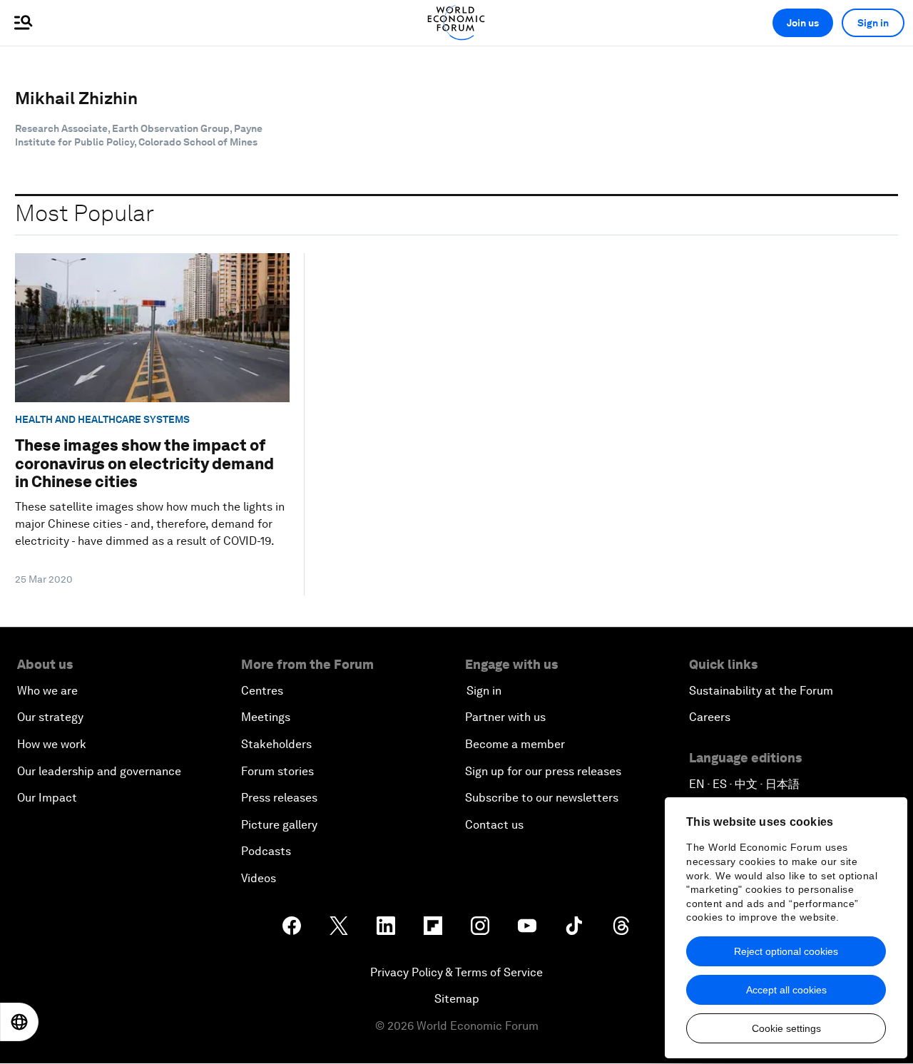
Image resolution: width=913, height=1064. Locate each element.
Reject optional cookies (786, 951)
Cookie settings (786, 1028)
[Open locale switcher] (19, 1021)
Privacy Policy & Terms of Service (456, 972)
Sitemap (456, 999)
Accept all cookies (786, 990)
